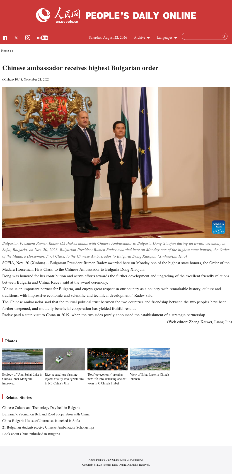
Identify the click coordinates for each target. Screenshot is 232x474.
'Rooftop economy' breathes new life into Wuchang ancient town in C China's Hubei (106, 378)
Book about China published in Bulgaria (31, 433)
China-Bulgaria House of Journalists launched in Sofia (41, 420)
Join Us (125, 459)
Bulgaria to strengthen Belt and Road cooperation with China (45, 414)
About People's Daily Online (104, 459)
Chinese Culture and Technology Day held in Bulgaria (41, 407)
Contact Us (137, 459)
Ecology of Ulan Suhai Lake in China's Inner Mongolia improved (22, 378)
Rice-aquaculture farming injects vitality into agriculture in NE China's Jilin (64, 378)
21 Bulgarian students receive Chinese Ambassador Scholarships (48, 427)
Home (5, 50)
